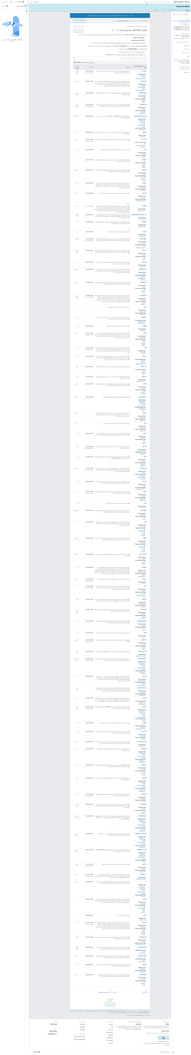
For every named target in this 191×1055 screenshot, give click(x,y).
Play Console (53, 1024)
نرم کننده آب (76, 956)
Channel (143, 673)
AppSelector (142, 129)
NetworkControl (141, 571)
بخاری (77, 446)
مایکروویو (76, 510)
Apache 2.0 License (90, 1011)
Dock (144, 529)
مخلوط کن (76, 170)
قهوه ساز (76, 238)
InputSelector (142, 120)
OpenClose (142, 136)
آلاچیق (77, 599)
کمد (77, 231)
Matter (167, 1024)
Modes (143, 100)
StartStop (143, 147)
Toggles (143, 102)
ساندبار (77, 748)
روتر (77, 676)
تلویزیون (76, 881)
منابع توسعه (82, 1029)
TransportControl (141, 125)
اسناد (147, 1)
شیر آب (77, 356)
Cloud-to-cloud (182, 6)
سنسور (77, 698)
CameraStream (110, 54)
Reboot (143, 574)
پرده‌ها (77, 183)
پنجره (77, 964)
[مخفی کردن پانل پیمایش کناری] (173, 1052)
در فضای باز (110, 1043)
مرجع (164, 9)
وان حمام (76, 139)
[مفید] (76, 26)
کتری (77, 481)
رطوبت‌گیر (76, 269)
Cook (144, 177)
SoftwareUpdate (141, 576)
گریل (77, 433)
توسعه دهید (166, 1)
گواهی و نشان (82, 1024)
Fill (144, 144)
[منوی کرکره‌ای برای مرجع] (161, 9)
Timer (143, 180)
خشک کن (76, 333)
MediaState (142, 122)
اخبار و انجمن (153, 1)
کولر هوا (76, 81)
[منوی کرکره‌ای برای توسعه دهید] (168, 9)
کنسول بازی (76, 397)
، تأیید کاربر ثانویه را (128, 52)
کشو (77, 326)
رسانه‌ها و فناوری (109, 1032)
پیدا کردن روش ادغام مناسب (163, 1041)
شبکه (77, 567)
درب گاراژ (76, 413)
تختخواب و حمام (109, 1040)
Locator (143, 532)
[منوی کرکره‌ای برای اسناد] (144, 2)
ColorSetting (142, 499)
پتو (77, 159)
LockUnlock (142, 314)
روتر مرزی (128, 203)
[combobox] (33, 1)
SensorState (142, 113)
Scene (143, 157)
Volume (143, 126)
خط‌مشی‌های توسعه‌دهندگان (79, 1039)
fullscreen (5, 6)
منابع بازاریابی (82, 1026)
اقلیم (112, 1026)
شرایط (168, 1051)
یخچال (77, 651)
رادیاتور (76, 640)
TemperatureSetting (140, 78)
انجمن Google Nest (52, 1033)
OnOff (143, 77)
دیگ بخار (76, 193)
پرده (77, 262)
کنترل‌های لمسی (97, 46)
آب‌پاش (77, 794)
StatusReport (142, 695)
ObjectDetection (141, 321)
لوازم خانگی (110, 1035)
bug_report (7, 6)
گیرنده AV (76, 116)
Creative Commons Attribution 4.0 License (115, 1011)
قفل (77, 503)
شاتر (77, 731)
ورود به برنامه (4, 1)
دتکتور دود (76, 741)
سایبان (77, 132)
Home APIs (138, 1024)
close (2, 6)
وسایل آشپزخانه (110, 1037)
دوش (77, 722)
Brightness (142, 464)
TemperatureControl (140, 145)
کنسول (11, 2)
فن (77, 347)
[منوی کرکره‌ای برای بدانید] (178, 9)
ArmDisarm (142, 692)
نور (77, 491)
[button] (182, 42)
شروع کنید (187, 9)
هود (77, 456)
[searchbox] (181, 14)
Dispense (143, 361)
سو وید (77, 765)
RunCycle (143, 304)
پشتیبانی (156, 9)
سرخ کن (76, 383)
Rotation (143, 190)
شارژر (77, 221)
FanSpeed (142, 75)
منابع (160, 1)
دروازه (77, 423)
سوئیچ (77, 864)
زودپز (77, 621)
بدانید (181, 9)
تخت (77, 149)
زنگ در (77, 317)
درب (77, 307)
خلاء (77, 899)
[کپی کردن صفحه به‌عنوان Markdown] (113, 30)
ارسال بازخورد (78, 30)
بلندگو (77, 778)
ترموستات (76, 874)
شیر (77, 915)
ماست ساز (76, 974)
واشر (77, 922)
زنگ (129, 229)
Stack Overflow (53, 1031)
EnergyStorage (141, 226)
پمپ (77, 632)
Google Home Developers (141, 26)
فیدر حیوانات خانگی (76, 611)
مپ (77, 522)
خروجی (76, 579)
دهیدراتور (76, 282)
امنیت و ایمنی (110, 1029)
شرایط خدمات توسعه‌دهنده (79, 1036)
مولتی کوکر (76, 554)
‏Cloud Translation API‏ (123, 20)
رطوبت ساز (76, 468)
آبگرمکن (76, 937)
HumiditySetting (141, 87)
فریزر (77, 376)
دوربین (77, 206)
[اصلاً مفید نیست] (74, 26)
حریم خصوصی (162, 1051)
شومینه (77, 366)
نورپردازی (111, 1024)
